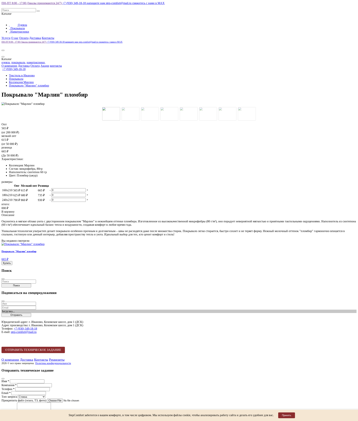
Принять (286, 415)
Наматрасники (19, 31)
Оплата (24, 38)
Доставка (35, 38)
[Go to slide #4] (169, 113)
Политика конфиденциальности (53, 363)
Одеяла (22, 24)
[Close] (2, 56)
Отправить (16, 315)
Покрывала (17, 28)
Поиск (16, 285)
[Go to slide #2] (130, 113)
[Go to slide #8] (247, 113)
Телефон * (8, 389)
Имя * (5, 381)
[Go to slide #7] (227, 113)
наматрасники (36, 62)
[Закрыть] (2, 278)
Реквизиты (57, 359)
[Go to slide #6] (208, 113)
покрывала (18, 62)
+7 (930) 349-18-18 (74, 3)
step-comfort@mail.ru (109, 3)
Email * (6, 393)
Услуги (5, 38)
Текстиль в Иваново (22, 75)
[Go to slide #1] (111, 113)
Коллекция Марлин (21, 82)
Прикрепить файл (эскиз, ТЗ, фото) (23, 400)
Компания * (9, 385)
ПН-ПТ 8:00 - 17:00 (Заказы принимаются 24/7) (31, 3)
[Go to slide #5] (189, 113)
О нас (14, 38)
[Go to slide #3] (150, 113)
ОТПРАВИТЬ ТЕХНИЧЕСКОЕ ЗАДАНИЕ (33, 349)
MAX (148, 3)
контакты (56, 65)
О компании (9, 65)
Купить (7, 263)
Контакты (48, 38)
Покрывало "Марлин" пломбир (29, 85)
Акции (44, 65)
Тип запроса (9, 396)
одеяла (6, 62)
